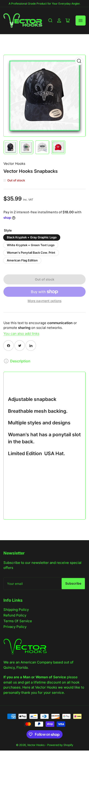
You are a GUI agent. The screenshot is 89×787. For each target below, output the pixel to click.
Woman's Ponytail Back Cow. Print (31, 252)
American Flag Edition (22, 260)
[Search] (50, 20)
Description (20, 361)
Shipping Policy (16, 609)
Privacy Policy (14, 626)
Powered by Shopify (60, 745)
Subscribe (73, 583)
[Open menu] (81, 20)
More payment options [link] (44, 301)
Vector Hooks (14, 163)
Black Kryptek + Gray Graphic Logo (32, 237)
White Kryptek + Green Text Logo (31, 245)
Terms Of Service (17, 621)
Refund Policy (14, 615)
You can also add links (21, 333)
